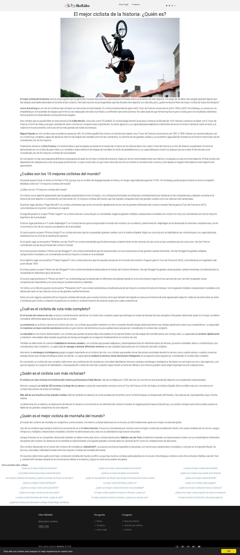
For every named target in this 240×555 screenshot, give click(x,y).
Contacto (136, 4)
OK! (229, 551)
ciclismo (128, 529)
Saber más (43, 526)
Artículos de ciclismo (133, 525)
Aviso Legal (123, 4)
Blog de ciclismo (131, 521)
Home (99, 521)
